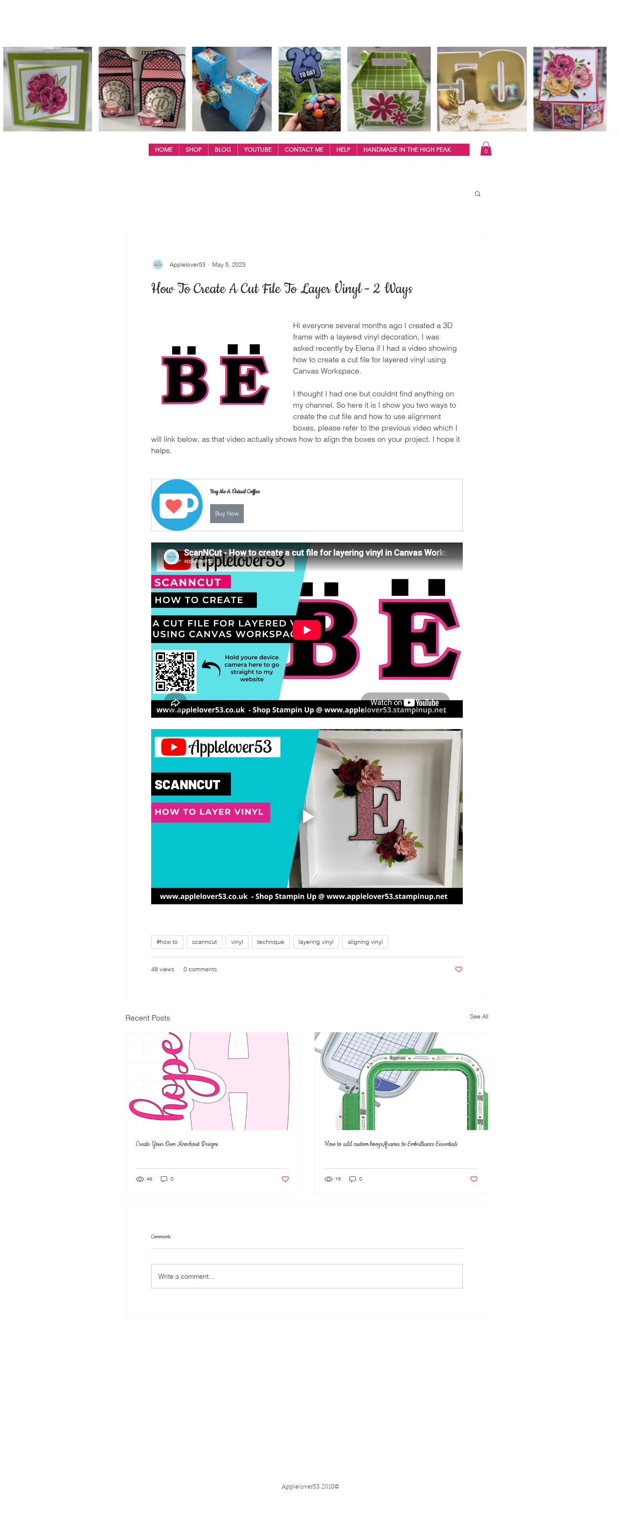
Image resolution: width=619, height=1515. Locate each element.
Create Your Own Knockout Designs (177, 1144)
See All (479, 1016)
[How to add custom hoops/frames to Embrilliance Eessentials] (401, 1081)
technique (270, 942)
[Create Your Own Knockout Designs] (212, 1081)
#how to (167, 942)
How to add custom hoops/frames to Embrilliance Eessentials (391, 1144)
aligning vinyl (365, 942)
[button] (193, 150)
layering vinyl (316, 942)
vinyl (237, 942)
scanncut (204, 942)
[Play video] (307, 816)
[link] (486, 148)
